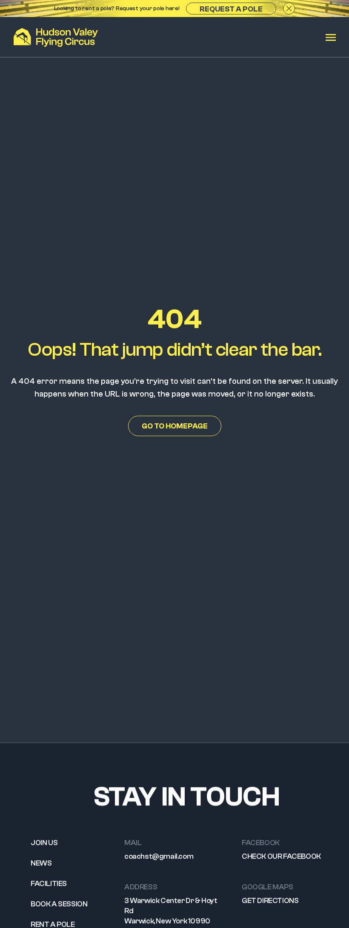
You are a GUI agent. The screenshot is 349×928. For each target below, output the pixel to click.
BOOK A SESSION (59, 903)
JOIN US (44, 842)
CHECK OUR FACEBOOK (281, 856)
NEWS (41, 863)
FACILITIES (49, 883)
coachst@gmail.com (158, 856)
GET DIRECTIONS (270, 900)
